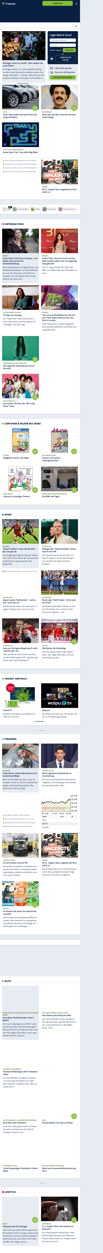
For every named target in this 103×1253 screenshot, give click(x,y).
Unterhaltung (14, 224)
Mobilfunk (57, 3)
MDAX (45, 823)
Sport (8, 514)
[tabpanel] (24, 56)
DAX (44, 820)
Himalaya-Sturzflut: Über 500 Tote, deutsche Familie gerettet (20, 164)
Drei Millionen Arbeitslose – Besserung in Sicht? (17, 815)
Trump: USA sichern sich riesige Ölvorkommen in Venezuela (20, 160)
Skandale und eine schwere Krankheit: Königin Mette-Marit (20, 171)
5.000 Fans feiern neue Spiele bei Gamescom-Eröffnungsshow (21, 1069)
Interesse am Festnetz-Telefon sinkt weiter (16, 1073)
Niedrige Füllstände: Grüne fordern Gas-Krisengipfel (19, 826)
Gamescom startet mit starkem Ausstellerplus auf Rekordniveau (21, 1065)
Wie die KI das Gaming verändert (13, 1062)
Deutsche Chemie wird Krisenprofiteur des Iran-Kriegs (19, 819)
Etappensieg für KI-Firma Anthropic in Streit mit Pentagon (20, 822)
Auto (8, 1141)
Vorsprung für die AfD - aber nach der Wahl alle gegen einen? (21, 168)
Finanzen (10, 738)
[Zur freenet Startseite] (7, 3)
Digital (9, 954)
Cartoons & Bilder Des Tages (23, 423)
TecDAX (45, 827)
